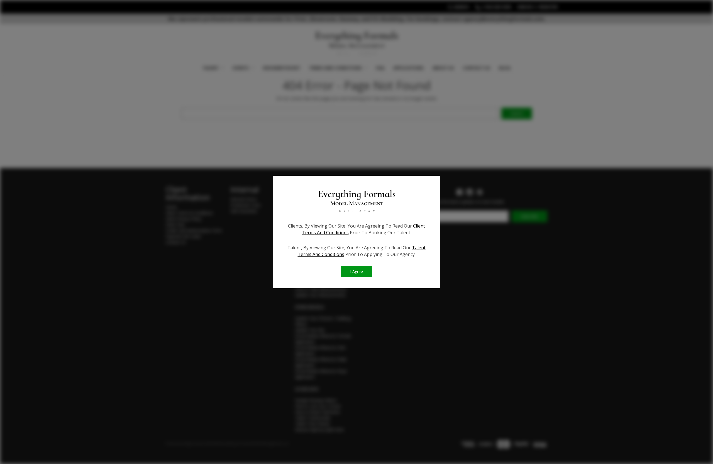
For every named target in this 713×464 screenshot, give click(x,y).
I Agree (356, 271)
